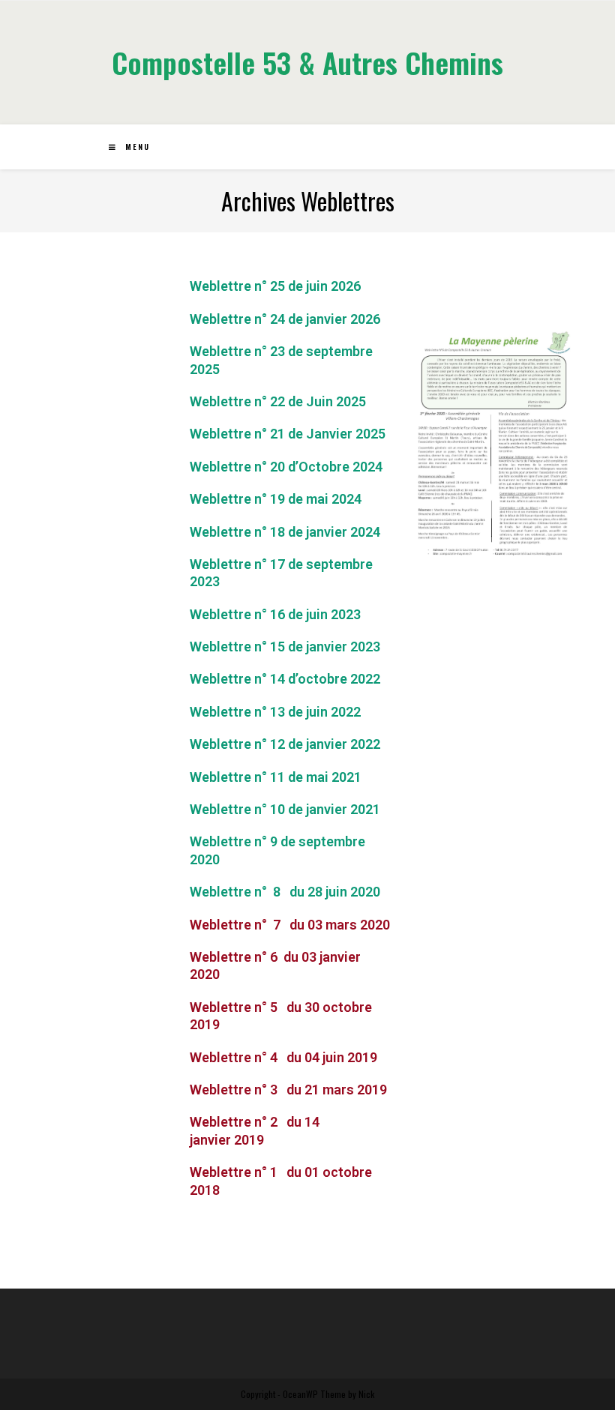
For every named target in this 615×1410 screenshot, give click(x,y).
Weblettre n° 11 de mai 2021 (276, 777)
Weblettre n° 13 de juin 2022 (275, 712)
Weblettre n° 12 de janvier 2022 (285, 744)
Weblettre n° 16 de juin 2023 (275, 614)
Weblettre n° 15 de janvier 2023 (285, 646)
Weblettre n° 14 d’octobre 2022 (285, 679)
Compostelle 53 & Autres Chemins (307, 62)
